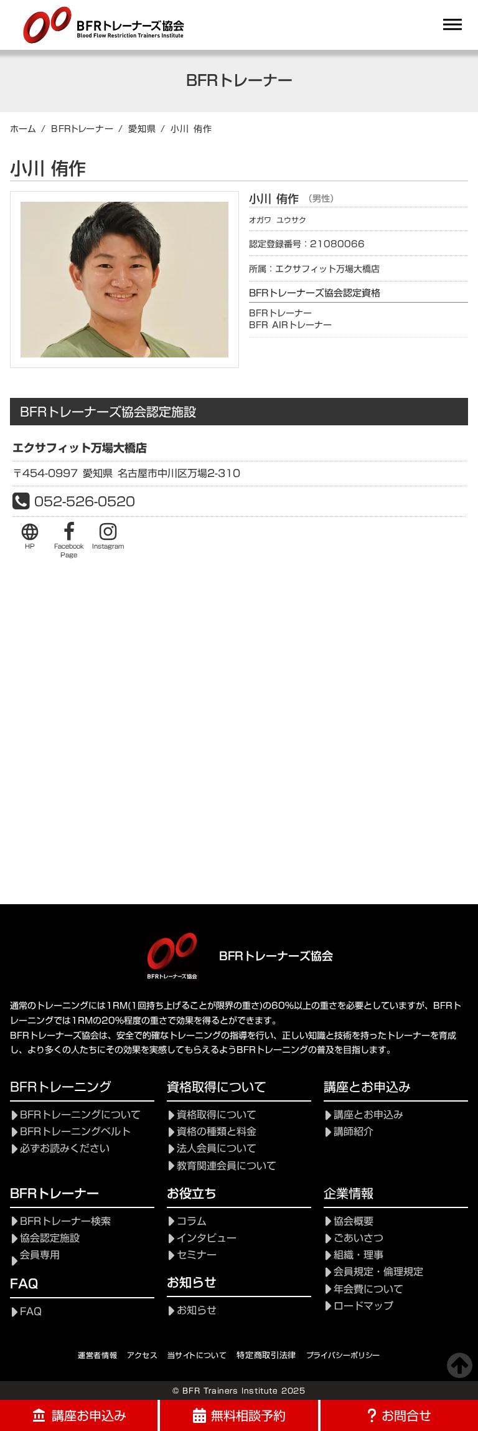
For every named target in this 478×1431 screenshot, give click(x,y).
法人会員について (216, 1148)
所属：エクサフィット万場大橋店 (314, 269)
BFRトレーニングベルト (75, 1131)
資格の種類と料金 (216, 1131)
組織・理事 (358, 1255)
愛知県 (142, 129)
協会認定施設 (50, 1238)
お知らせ (197, 1310)
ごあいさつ (358, 1238)
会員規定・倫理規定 (378, 1271)
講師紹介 (353, 1131)
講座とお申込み (368, 1115)
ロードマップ (363, 1306)
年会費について (368, 1289)
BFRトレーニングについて (80, 1115)
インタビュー (207, 1238)
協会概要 (353, 1221)
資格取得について (216, 1115)
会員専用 (40, 1255)
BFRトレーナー (82, 129)
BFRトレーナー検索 (65, 1221)
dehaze (452, 25)
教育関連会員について (226, 1166)
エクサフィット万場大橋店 (79, 448)
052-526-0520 (84, 501)
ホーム (23, 129)
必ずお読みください (65, 1148)
